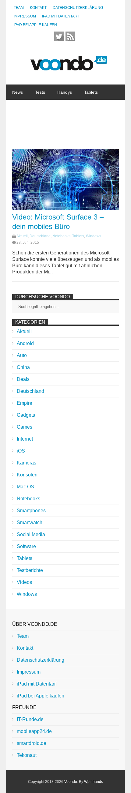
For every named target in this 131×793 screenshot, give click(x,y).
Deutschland (40, 236)
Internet (48, 122)
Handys (64, 92)
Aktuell (22, 236)
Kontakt (38, 8)
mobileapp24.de (34, 731)
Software (20, 122)
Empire (24, 403)
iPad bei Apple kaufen (35, 25)
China (74, 122)
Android (25, 343)
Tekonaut (27, 755)
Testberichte (30, 570)
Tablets (91, 92)
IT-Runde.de (30, 719)
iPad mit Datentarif (61, 16)
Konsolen (27, 474)
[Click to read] (65, 179)
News (17, 92)
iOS (21, 450)
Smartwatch (29, 522)
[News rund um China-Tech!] (68, 67)
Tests (40, 92)
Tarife (97, 122)
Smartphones (31, 510)
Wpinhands (93, 782)
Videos (24, 582)
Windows (93, 236)
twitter (59, 36)
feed (70, 36)
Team (19, 8)
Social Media (31, 534)
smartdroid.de (31, 743)
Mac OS (25, 486)
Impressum (25, 16)
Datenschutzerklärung (78, 8)
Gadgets (49, 107)
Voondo (70, 782)
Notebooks (79, 107)
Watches (20, 107)
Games (24, 427)
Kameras (26, 462)
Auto (22, 355)
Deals (23, 379)
